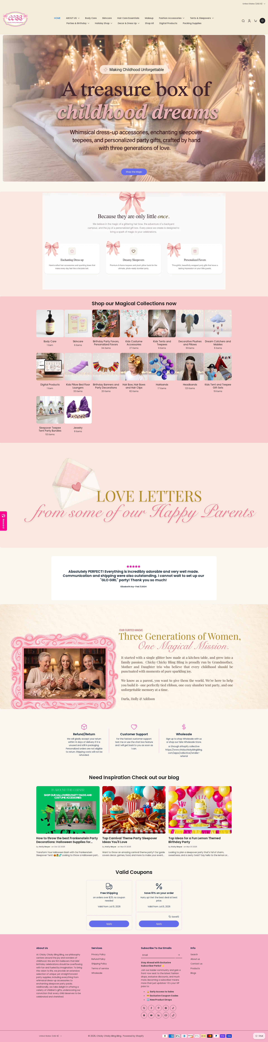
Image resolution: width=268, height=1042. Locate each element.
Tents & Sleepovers (200, 18)
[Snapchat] (144, 1015)
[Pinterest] (158, 1008)
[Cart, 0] (255, 20)
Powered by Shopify (133, 1035)
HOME (57, 18)
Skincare (107, 18)
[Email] (166, 1015)
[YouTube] (151, 1015)
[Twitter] (144, 1008)
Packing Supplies (192, 23)
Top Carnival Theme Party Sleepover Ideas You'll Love (129, 840)
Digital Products (168, 23)
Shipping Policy (99, 963)
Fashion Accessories (170, 18)
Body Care (91, 18)
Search (194, 954)
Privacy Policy (98, 954)
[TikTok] (173, 1008)
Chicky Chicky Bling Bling (108, 1035)
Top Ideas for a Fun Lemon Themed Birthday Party (194, 840)
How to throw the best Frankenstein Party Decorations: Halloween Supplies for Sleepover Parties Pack (67, 840)
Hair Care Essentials (128, 18)
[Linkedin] (158, 1015)
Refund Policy (98, 959)
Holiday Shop (102, 23)
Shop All (149, 23)
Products (195, 968)
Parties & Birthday (76, 23)
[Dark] (262, 20)
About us (195, 959)
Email (145, 955)
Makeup (149, 18)
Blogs (193, 973)
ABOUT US (71, 18)
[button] (174, 916)
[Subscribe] (178, 955)
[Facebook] (151, 1008)
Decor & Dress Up (127, 23)
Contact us (196, 963)
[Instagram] (166, 1008)
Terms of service (100, 968)
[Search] (243, 20)
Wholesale (96, 973)
